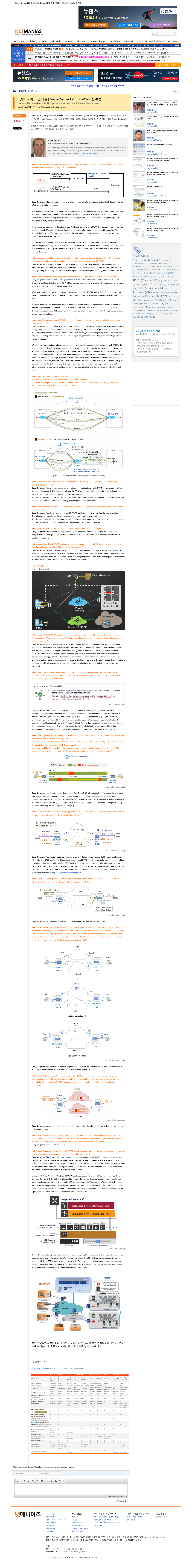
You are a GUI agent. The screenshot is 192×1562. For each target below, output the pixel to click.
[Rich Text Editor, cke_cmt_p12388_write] (70, 1489)
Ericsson (140, 273)
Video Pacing (174, 310)
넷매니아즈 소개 (61, 3)
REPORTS (32, 91)
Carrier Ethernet (167, 266)
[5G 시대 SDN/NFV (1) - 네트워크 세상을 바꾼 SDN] (139, 116)
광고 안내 (50, 3)
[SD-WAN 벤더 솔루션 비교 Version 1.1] (139, 144)
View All (139, 256)
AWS (145, 53)
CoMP (152, 270)
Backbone (153, 263)
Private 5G (160, 299)
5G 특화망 (150, 260)
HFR (165, 49)
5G (135, 259)
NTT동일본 (161, 53)
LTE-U (169, 285)
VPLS (145, 310)
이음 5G (148, 316)
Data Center (161, 269)
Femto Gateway (159, 273)
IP (170, 277)
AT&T (125, 53)
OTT (165, 296)
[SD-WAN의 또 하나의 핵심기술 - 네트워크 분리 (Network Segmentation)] (139, 172)
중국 (81, 53)
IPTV (136, 280)
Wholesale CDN (161, 314)
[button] (17, 1481)
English (36, 3)
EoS (134, 273)
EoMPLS (172, 270)
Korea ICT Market (170, 280)
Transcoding (160, 307)
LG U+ (139, 284)
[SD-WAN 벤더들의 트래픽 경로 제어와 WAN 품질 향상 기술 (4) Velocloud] (139, 200)
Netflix (172, 292)
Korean (43, 3)
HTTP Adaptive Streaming (152, 277)
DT (131, 53)
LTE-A (161, 284)
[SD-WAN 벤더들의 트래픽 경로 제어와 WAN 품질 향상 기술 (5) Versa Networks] (139, 158)
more (170, 49)
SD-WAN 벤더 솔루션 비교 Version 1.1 (160, 144)
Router (135, 303)
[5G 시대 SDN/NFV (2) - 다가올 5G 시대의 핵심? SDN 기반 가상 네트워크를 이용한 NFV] (139, 103)
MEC (134, 288)
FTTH (148, 272)
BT (145, 263)
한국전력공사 (135, 60)
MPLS (143, 288)
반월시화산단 (79, 60)
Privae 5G (148, 300)
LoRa (175, 285)
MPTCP (154, 288)
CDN (151, 266)
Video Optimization (161, 310)
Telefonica (137, 53)
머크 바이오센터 (149, 60)
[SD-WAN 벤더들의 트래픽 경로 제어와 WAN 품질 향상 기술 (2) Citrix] (139, 228)
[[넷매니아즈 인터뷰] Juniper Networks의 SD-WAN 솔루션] (139, 130)
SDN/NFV (155, 303)
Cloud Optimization (141, 270)
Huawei (165, 277)
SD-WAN (144, 304)
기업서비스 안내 (75, 3)
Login (17, 3)
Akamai (165, 260)
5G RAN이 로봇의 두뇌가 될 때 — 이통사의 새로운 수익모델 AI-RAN (96, 86)
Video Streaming (143, 313)
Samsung (158, 49)
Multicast (164, 292)
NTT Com (171, 53)
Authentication (137, 263)
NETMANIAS (19, 91)
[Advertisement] (156, 383)
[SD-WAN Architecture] (139, 186)
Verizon (119, 53)
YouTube (136, 317)
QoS (173, 300)
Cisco (176, 266)
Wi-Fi (170, 313)
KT (169, 60)
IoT (148, 280)
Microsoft (151, 53)
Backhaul (163, 263)
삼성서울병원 (91, 60)
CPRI (157, 266)
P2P (141, 300)
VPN (150, 310)
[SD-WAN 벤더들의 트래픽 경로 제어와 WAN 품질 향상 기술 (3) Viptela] (139, 214)
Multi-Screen (154, 292)
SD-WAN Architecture (154, 186)
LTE (149, 284)
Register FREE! (26, 3)
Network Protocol (144, 296)
